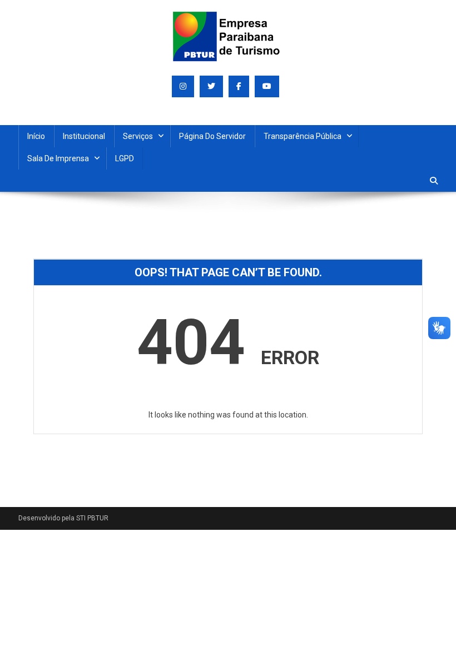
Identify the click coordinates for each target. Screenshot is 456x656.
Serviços (138, 136)
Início (36, 136)
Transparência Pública (302, 136)
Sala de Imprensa (58, 158)
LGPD (124, 158)
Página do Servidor (212, 136)
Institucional (84, 136)
